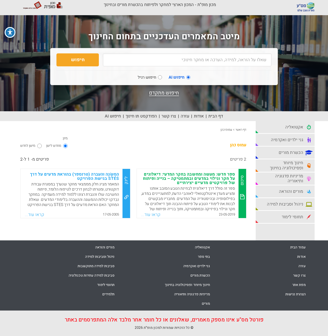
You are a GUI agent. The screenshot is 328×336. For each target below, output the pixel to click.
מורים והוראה (104, 247)
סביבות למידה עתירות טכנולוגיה (91, 275)
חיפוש (78, 59)
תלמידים (108, 294)
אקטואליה (202, 247)
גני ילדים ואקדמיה (196, 266)
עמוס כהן (226, 129)
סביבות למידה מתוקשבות (96, 266)
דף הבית (215, 116)
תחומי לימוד (105, 285)
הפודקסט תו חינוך (141, 116)
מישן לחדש (27, 145)
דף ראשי (241, 129)
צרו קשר (169, 116)
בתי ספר (204, 256)
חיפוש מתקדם (164, 93)
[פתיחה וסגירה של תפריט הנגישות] (10, 32)
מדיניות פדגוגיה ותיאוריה (192, 294)
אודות (199, 116)
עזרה (185, 116)
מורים (206, 303)
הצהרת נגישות (295, 294)
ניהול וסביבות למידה (99, 256)
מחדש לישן (53, 145)
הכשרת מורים (200, 275)
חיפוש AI (113, 116)
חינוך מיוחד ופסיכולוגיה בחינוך (187, 285)
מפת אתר (299, 285)
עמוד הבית (298, 247)
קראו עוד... (150, 214)
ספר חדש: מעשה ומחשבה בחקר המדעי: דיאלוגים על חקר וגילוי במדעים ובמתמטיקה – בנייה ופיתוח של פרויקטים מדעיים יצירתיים (189, 178)
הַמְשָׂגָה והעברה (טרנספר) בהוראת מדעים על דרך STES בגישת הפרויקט (74, 176)
